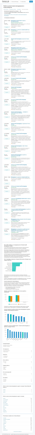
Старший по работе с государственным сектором (21, 209)
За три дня (17, 379)
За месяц (17, 381)
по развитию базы (20, 29)
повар (4, 427)
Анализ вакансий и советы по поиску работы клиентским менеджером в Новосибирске (15, 15)
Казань (4, 409)
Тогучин (4, 390)
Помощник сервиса (21, 198)
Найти (31, 1)
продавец (4, 423)
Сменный (17, 369)
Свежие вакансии (17, 351)
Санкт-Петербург (5, 399)
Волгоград (4, 407)
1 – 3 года (17, 362)
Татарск (4, 389)
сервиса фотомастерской (18, 21)
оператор (4, 428)
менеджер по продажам (6, 419)
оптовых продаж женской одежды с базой (21, 219)
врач (4, 424)
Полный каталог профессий (17, 431)
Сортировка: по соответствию (9, 17)
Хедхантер (17, 373)
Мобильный (19, 56)
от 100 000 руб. (17, 356)
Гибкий (17, 368)
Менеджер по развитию (6, 346)
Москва (4, 398)
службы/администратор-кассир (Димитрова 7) (19, 48)
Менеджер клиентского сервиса (7, 345)
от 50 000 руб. (17, 357)
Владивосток (5, 411)
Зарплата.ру (17, 374)
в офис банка (19, 145)
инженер (4, 420)
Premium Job (5, 2)
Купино (4, 392)
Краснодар (4, 402)
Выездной (18, 78)
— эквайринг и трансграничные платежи (19, 112)
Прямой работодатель (17, 350)
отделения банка (20, 38)
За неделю (17, 380)
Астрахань (4, 410)
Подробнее (6, 27)
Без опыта (17, 361)
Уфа (3, 406)
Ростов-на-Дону (5, 403)
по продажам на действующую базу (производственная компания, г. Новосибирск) (20, 230)
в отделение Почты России (20, 124)
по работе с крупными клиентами (19, 155)
